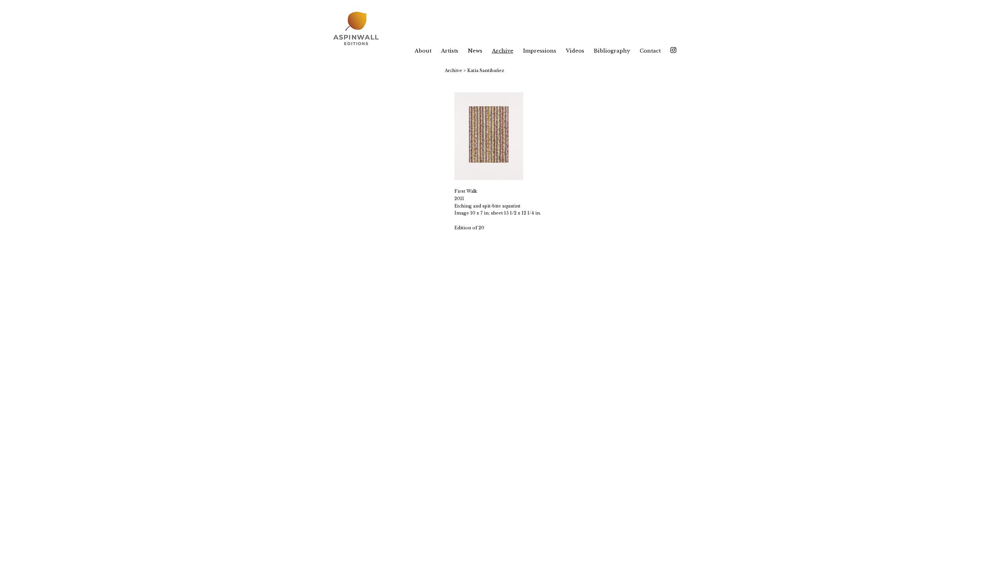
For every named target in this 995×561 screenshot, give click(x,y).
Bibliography (612, 50)
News (475, 50)
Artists (449, 50)
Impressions (539, 50)
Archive (502, 50)
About (423, 50)
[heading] (360, 29)
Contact (650, 50)
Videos (575, 50)
